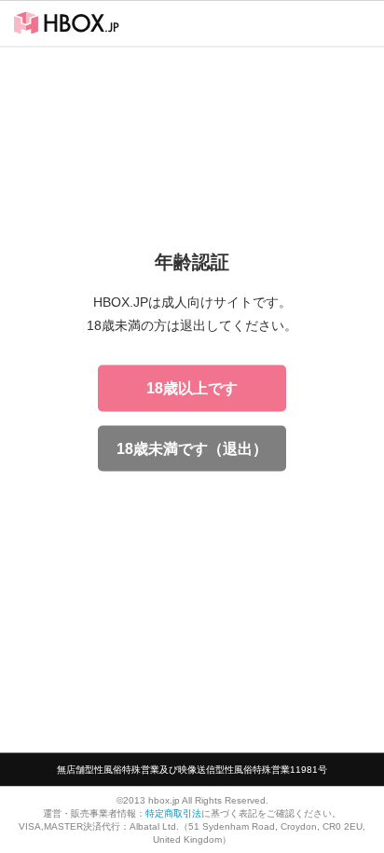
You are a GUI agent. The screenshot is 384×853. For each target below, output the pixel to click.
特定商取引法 (173, 812)
